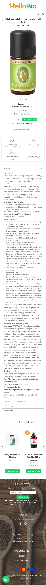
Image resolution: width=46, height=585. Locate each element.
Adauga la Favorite (22, 130)
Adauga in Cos (30, 119)
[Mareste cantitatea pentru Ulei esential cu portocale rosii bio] (18, 119)
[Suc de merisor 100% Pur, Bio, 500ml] (33, 440)
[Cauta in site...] (43, 14)
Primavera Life (23, 25)
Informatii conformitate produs (14, 401)
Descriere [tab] (7, 168)
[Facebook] (21, 524)
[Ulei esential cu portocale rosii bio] (23, 63)
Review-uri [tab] (8, 411)
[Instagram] (25, 524)
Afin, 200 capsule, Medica (12, 456)
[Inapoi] (2, 19)
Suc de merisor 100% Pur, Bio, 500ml (33, 456)
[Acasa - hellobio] (23, 6)
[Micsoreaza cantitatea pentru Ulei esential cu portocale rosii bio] (11, 119)
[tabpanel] (23, 63)
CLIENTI (22, 556)
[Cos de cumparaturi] (37, 14)
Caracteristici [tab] (8, 406)
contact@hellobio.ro (24, 541)
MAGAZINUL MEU (22, 551)
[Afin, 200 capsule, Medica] (12, 440)
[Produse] (3, 14)
